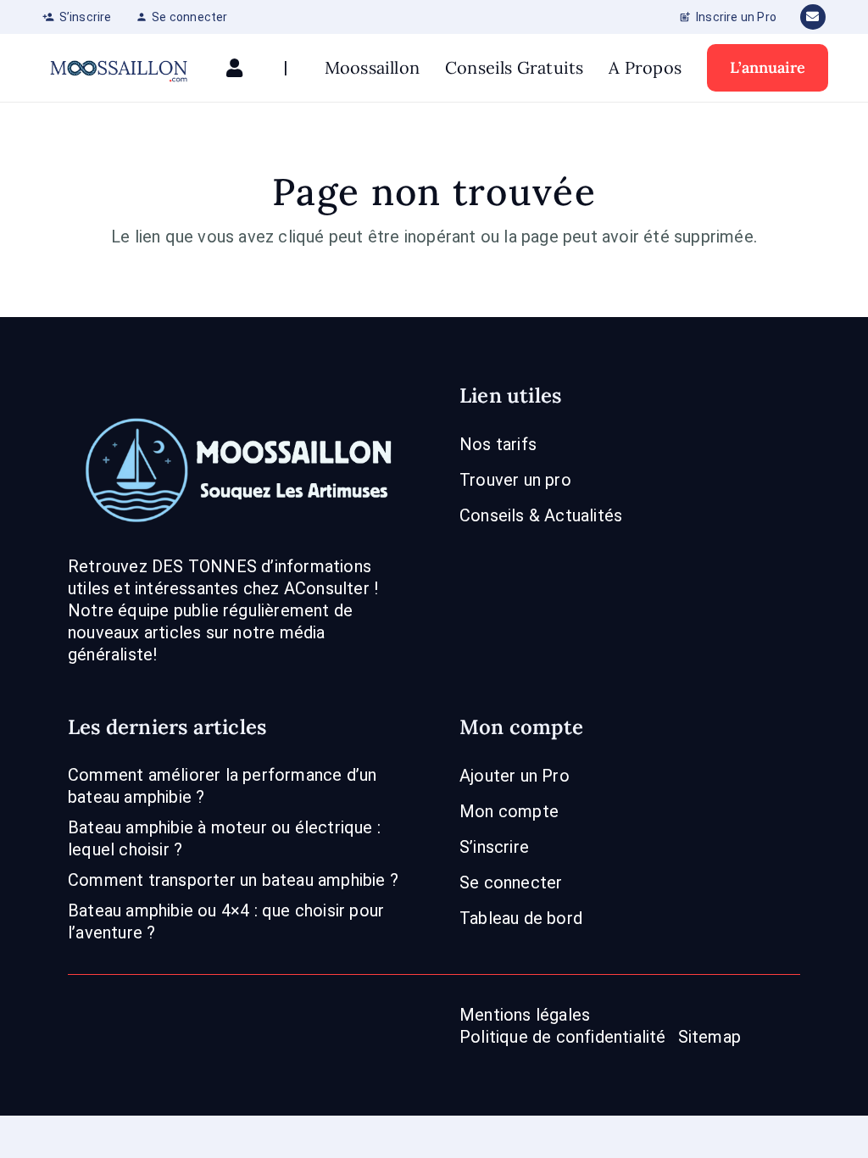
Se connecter (510, 882)
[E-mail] (813, 17)
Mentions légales (524, 1015)
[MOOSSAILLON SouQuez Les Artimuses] (118, 67)
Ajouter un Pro (514, 776)
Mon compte (509, 811)
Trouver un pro (515, 480)
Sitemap (709, 1037)
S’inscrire (494, 847)
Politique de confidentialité (562, 1037)
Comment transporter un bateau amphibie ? (233, 880)
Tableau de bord (520, 918)
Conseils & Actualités (540, 515)
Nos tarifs (498, 444)
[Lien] (238, 68)
